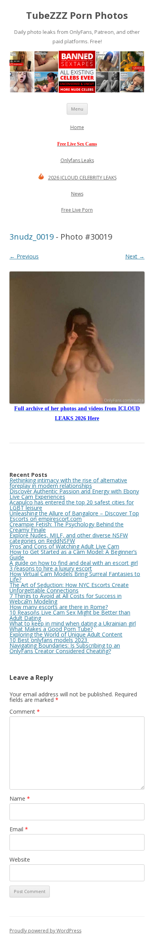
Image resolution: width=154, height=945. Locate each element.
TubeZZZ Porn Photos (77, 15)
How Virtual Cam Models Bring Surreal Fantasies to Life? (74, 576)
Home (77, 127)
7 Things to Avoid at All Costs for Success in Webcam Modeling (65, 598)
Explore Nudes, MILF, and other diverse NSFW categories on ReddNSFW (68, 538)
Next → (135, 256)
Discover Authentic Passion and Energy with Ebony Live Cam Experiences (74, 493)
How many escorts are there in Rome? (58, 607)
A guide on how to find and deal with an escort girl (73, 563)
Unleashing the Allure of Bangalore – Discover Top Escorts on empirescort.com (74, 515)
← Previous (24, 256)
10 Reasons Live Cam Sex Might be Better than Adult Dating (69, 615)
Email (18, 829)
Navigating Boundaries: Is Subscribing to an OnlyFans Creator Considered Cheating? (64, 648)
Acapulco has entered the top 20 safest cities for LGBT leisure (71, 504)
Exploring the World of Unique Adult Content (65, 634)
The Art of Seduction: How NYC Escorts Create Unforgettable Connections (69, 587)
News (77, 193)
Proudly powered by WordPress (45, 930)
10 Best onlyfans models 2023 (49, 640)
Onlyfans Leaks (77, 160)
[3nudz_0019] (77, 337)
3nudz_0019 (31, 236)
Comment (24, 711)
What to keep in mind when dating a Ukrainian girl (72, 623)
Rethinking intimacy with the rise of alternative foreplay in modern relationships (68, 482)
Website (19, 859)
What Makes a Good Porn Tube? (51, 629)
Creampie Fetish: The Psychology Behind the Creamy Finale (66, 526)
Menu (77, 109)
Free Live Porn (77, 210)
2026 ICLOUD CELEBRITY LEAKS (82, 177)
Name (19, 798)
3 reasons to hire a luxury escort (50, 568)
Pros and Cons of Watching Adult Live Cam (64, 546)
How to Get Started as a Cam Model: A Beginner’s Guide (73, 554)
